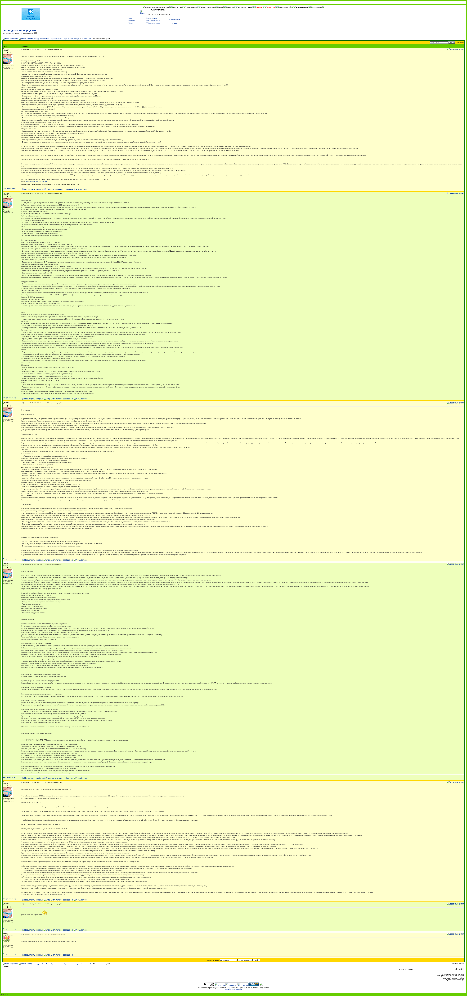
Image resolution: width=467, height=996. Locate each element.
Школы (221, 7)
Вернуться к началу (9, 188)
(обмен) (212, 7)
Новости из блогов (154, 23)
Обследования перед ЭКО (20, 30)
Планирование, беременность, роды (157, 7)
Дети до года (177, 7)
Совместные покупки (245, 7)
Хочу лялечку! (86, 38)
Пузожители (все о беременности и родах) (65, 38)
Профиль (132, 20)
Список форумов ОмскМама (39, 38)
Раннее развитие (191, 7)
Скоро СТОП (271, 7)
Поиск (131, 18)
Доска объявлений (302, 7)
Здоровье (230, 7)
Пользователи (152, 18)
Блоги (131, 23)
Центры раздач (317, 7)
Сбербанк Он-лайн (285, 7)
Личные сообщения (154, 20)
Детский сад (205, 7)
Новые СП (259, 7)
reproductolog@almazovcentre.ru (37, 181)
